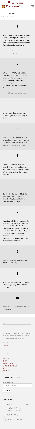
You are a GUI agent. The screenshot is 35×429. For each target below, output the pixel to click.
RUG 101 (5, 368)
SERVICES (6, 358)
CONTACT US (7, 371)
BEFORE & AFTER (8, 363)
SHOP (5, 361)
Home (3, 16)
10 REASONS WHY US (10, 366)
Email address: (8, 382)
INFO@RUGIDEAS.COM (15, 419)
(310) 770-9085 (12, 415)
